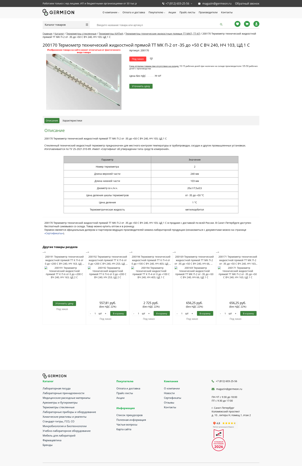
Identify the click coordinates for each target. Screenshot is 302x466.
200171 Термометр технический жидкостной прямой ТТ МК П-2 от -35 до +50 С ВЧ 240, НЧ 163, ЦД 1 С (237, 260)
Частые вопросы (126, 424)
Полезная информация (131, 419)
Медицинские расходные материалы (66, 398)
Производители (208, 12)
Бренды (48, 445)
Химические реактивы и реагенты (65, 416)
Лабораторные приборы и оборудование (69, 412)
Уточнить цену (141, 86)
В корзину (118, 313)
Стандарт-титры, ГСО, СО (58, 421)
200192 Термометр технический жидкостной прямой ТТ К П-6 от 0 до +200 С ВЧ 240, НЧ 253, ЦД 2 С (107, 260)
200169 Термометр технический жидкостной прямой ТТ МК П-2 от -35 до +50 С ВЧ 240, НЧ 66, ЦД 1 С (194, 260)
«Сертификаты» (53, 233)
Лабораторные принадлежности (63, 393)
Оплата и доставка (134, 12)
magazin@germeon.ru (217, 3)
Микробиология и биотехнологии (65, 426)
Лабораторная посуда (56, 388)
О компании (110, 12)
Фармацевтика (52, 440)
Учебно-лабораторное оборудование (67, 430)
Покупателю (156, 12)
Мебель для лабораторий (59, 435)
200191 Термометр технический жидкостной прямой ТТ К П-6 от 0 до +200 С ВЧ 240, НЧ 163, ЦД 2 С (64, 260)
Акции (172, 12)
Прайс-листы (187, 12)
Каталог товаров (55, 24)
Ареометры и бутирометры (60, 402)
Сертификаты (172, 398)
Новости (169, 393)
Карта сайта (123, 429)
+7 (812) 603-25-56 (177, 3)
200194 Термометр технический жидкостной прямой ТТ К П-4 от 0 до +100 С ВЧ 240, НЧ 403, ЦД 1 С (151, 260)
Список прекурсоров (129, 415)
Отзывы (169, 402)
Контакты (227, 12)
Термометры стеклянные (58, 407)
